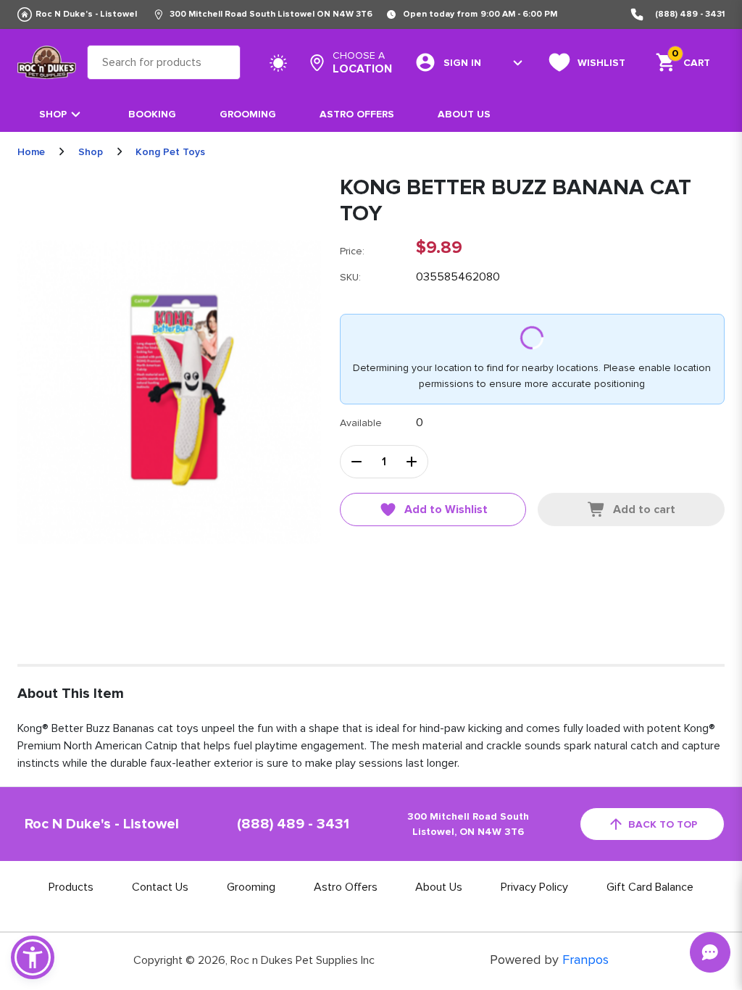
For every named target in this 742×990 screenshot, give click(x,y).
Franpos (585, 960)
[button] (32, 957)
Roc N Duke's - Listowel (86, 14)
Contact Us (160, 887)
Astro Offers (357, 114)
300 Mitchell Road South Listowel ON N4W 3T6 (271, 14)
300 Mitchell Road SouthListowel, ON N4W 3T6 (468, 824)
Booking (152, 114)
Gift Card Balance (649, 887)
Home (31, 152)
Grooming (248, 114)
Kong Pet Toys (170, 152)
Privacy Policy (534, 887)
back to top (662, 824)
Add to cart (644, 509)
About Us (464, 114)
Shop (53, 114)
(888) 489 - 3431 (690, 14)
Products (71, 887)
